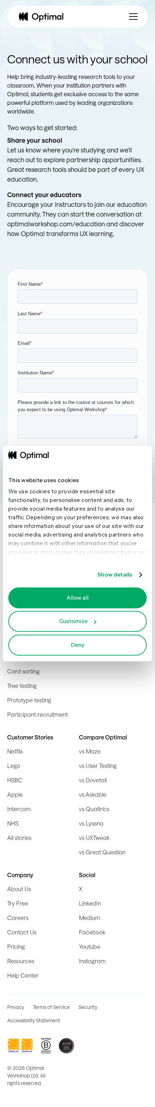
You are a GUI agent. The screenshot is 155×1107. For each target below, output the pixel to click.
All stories (19, 837)
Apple (15, 794)
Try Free (17, 903)
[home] (41, 17)
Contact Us (21, 932)
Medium (89, 917)
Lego (13, 765)
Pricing (16, 946)
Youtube (89, 946)
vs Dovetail (93, 780)
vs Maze (90, 751)
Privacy (15, 1007)
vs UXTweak (94, 837)
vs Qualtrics (94, 808)
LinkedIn (90, 903)
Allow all (77, 597)
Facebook (92, 932)
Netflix (15, 751)
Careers (17, 917)
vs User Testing (98, 765)
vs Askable (92, 794)
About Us (19, 888)
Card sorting (23, 671)
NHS (12, 823)
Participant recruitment (37, 714)
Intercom (19, 808)
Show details (114, 574)
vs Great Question (102, 852)
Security (88, 1007)
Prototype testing (29, 700)
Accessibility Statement (33, 1020)
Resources (20, 960)
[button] (133, 17)
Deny (77, 644)
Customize (73, 621)
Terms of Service (51, 1007)
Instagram (92, 960)
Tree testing (22, 685)
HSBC (14, 780)
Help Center (23, 975)
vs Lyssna (91, 823)
